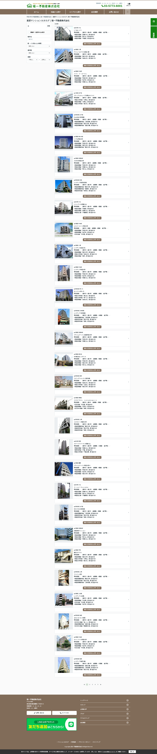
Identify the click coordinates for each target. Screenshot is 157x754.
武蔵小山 (85, 34)
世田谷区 (77, 114)
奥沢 (83, 256)
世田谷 (86, 190)
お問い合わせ (114, 12)
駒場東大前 (87, 626)
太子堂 (81, 114)
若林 (85, 321)
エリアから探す (75, 12)
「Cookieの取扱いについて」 (109, 751)
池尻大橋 (87, 125)
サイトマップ (96, 742)
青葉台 (80, 397)
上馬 (81, 419)
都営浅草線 (78, 450)
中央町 (80, 71)
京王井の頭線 (78, 408)
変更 (48, 26)
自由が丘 (85, 58)
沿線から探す (56, 12)
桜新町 (87, 189)
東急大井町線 (78, 100)
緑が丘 (86, 103)
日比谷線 (77, 234)
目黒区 (76, 49)
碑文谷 (80, 354)
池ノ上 (86, 622)
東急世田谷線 (78, 123)
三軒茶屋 (87, 121)
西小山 (84, 36)
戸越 (83, 450)
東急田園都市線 (79, 121)
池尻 (81, 615)
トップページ (84, 700)
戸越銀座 (85, 212)
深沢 (81, 376)
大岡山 (86, 100)
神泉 (85, 408)
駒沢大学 (87, 147)
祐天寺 (84, 80)
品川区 (76, 27)
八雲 (80, 49)
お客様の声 (83, 709)
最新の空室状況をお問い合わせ (92, 43)
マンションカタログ (63, 742)
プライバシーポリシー (84, 742)
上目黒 (80, 593)
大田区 (76, 93)
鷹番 (80, 463)
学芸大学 (85, 78)
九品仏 (86, 384)
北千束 (80, 93)
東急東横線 (78, 56)
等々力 (81, 289)
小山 (80, 27)
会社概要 (94, 12)
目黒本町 (81, 158)
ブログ (82, 713)
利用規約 (73, 742)
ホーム (36, 12)
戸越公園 (86, 452)
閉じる (132, 751)
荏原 (80, 441)
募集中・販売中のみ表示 (38, 32)
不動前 (84, 38)
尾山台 (86, 295)
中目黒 (83, 234)
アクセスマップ (84, 718)
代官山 (84, 406)
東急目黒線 (78, 34)
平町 (80, 550)
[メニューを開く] (127, 12)
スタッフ (82, 704)
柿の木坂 (81, 136)
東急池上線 (78, 212)
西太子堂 (86, 123)
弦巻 (81, 180)
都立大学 (85, 56)
